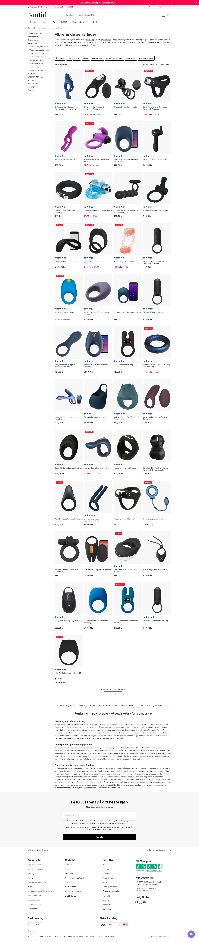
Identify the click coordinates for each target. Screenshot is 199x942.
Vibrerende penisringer (39, 50)
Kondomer (32, 80)
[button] (196, 2)
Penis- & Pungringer (36, 53)
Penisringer (33, 43)
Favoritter (32, 90)
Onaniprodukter (34, 33)
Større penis (33, 40)
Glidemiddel (33, 83)
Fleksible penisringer (37, 60)
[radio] (56, 103)
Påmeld (99, 837)
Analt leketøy (33, 36)
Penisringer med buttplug (38, 57)
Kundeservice (151, 7)
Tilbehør (31, 87)
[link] (29, 28)
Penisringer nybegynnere (38, 47)
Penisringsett (34, 67)
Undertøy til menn (35, 77)
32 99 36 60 (166, 7)
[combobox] (97, 14)
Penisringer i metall (36, 63)
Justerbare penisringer (37, 70)
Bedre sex (32, 73)
